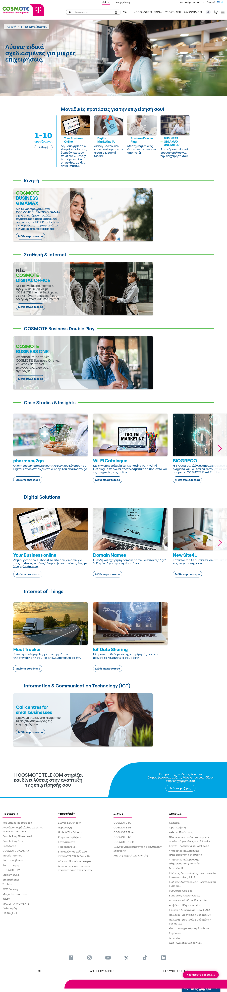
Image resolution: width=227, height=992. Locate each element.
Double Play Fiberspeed (17, 836)
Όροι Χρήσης (177, 827)
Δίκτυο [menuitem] (118, 813)
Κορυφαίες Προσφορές (17, 822)
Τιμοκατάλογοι (67, 846)
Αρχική (11, 26)
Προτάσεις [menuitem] (10, 813)
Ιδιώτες (106, 2)
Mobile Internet (12, 855)
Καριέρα (174, 822)
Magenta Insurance (14, 894)
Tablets (7, 884)
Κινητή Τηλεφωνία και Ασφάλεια (189, 846)
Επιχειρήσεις (123, 2)
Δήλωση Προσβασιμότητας (75, 861)
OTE (40, 971)
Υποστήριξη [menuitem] (66, 813)
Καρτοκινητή (10, 865)
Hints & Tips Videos (70, 832)
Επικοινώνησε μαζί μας (72, 851)
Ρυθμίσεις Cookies (180, 890)
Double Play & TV (12, 841)
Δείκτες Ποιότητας (181, 832)
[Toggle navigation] (222, 12)
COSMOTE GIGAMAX (15, 850)
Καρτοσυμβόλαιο (13, 860)
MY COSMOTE (193, 12)
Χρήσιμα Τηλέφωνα (70, 837)
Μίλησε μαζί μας (180, 788)
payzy (6, 898)
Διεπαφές (175, 938)
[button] (208, 12)
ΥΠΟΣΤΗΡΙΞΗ (173, 12)
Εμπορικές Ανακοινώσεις (184, 895)
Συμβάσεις (175, 933)
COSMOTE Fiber (124, 832)
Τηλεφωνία (9, 846)
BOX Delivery (10, 889)
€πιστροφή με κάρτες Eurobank (189, 928)
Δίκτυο (201, 2)
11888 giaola (10, 913)
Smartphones (10, 879)
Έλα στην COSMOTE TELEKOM (142, 12)
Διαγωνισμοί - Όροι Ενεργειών (188, 900)
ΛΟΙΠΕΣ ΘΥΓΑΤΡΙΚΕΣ (102, 971)
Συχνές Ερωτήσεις (69, 822)
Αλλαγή (43, 147)
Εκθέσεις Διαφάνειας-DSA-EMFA (189, 910)
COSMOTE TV (11, 870)
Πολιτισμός (9, 908)
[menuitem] (71, 958)
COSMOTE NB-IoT (125, 842)
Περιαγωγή (65, 827)
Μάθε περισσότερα (30, 236)
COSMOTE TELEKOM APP (74, 856)
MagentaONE (11, 874)
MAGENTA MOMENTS (16, 903)
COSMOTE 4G (122, 837)
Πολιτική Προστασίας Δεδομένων (190, 914)
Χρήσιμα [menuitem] (175, 813)
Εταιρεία (211, 2)
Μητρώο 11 (176, 868)
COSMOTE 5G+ (123, 822)
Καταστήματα (187, 2)
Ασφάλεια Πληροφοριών (184, 905)
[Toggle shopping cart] (217, 11)
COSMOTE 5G (122, 827)
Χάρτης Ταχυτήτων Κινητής (131, 855)
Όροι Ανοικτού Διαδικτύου (185, 942)
